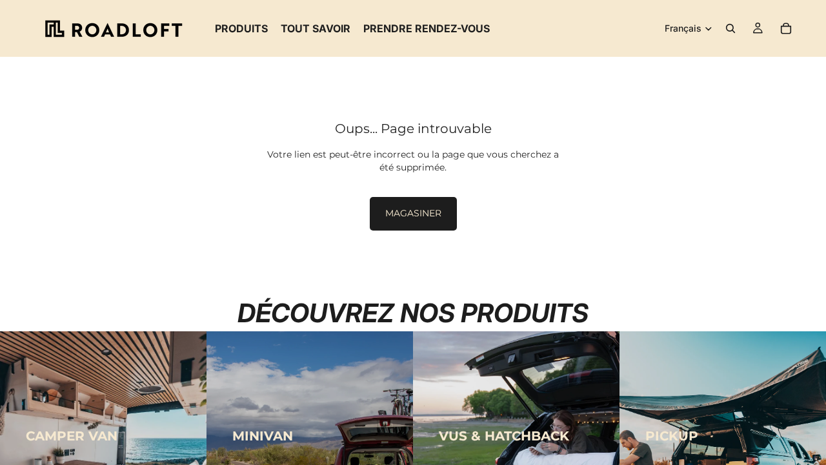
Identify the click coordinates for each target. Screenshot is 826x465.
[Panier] (786, 28)
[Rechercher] (730, 28)
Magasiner (413, 213)
